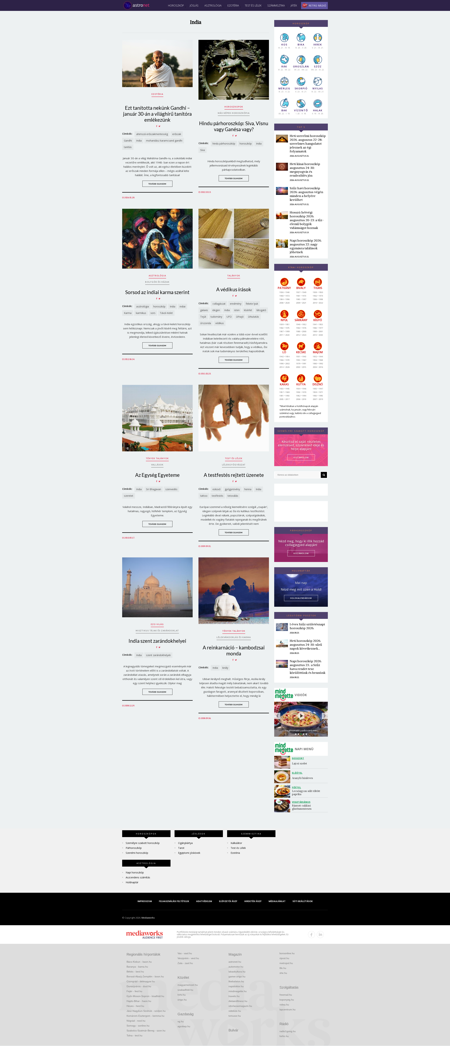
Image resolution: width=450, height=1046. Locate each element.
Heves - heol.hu (135, 1006)
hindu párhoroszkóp (224, 143)
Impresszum (144, 901)
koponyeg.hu (286, 999)
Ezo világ (157, 624)
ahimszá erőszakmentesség (152, 134)
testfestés (217, 495)
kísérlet (248, 310)
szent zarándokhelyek (158, 655)
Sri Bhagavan (153, 489)
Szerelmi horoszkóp (137, 852)
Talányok (233, 275)
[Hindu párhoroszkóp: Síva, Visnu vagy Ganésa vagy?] (233, 70)
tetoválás (233, 495)
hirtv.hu (182, 994)
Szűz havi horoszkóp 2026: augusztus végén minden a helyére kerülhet (306, 194)
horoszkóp (246, 143)
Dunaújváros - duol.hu (139, 986)
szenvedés (171, 489)
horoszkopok (233, 107)
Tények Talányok (157, 458)
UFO (229, 316)
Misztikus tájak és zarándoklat (157, 630)
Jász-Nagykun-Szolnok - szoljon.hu (146, 1010)
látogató (261, 310)
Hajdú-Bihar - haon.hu (139, 1001)
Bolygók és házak (157, 282)
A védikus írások (233, 289)
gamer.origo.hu (237, 976)
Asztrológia (212, 5)
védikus (219, 323)
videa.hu (284, 1004)
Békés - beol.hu (135, 971)
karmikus (141, 313)
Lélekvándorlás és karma (234, 637)
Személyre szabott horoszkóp (143, 843)
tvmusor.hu (235, 1015)
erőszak (176, 134)
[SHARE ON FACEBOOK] (156, 126)
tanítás (128, 147)
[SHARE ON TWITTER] (159, 126)
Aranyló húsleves (302, 778)
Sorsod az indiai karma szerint (157, 292)
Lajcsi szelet (299, 763)
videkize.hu (235, 1010)
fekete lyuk (252, 303)
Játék (294, 5)
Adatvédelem (204, 901)
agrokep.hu (184, 1026)
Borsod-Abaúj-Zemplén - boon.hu (145, 976)
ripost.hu (284, 958)
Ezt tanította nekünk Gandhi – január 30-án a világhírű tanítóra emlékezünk (157, 114)
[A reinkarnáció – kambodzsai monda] (233, 590)
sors (152, 313)
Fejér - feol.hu (134, 991)
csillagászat (219, 303)
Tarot (181, 848)
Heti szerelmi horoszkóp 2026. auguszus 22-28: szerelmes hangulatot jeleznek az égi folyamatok (308, 143)
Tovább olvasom (157, 184)
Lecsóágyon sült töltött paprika (306, 792)
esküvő (216, 489)
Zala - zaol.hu (185, 963)
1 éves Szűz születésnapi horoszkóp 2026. (307, 626)
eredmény (235, 303)
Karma (127, 313)
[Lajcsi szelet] (283, 762)
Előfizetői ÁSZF (228, 901)
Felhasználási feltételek (174, 901)
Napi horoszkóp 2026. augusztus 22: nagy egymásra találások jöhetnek (306, 246)
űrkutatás (253, 316)
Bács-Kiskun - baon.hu (139, 961)
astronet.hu (235, 961)
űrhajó (240, 316)
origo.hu (182, 999)
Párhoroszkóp (134, 848)
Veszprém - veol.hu (188, 958)
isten (237, 310)
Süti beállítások (302, 901)
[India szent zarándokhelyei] (157, 587)
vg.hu (181, 1021)
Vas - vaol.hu (185, 953)
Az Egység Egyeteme (157, 475)
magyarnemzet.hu (188, 984)
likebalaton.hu (236, 981)
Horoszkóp (176, 5)
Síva (202, 150)
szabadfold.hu (185, 989)
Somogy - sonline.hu (138, 1025)
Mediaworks (148, 917)
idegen (216, 310)
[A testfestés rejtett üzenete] (233, 418)
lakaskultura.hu (237, 971)
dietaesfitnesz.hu (238, 1001)
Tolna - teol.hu (134, 1035)
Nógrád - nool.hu (136, 1020)
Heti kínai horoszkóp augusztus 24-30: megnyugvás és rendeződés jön (305, 169)
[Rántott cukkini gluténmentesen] (283, 806)
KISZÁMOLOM (301, 457)
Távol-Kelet (166, 313)
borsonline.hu (287, 953)
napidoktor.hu (236, 986)
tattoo (203, 495)
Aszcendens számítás (138, 877)
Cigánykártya (185, 843)
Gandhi (128, 140)
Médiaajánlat (277, 901)
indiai (182, 306)
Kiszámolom (301, 553)
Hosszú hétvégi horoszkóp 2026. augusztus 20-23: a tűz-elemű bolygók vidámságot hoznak (307, 220)
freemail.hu (285, 994)
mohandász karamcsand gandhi (164, 140)
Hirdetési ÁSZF (253, 901)
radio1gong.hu (287, 1031)
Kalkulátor (236, 843)
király (225, 667)
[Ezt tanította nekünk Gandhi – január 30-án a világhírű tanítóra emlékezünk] (157, 63)
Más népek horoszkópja (234, 113)
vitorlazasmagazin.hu (240, 1006)
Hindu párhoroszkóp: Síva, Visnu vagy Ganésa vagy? (233, 126)
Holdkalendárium (301, 598)
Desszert (298, 758)
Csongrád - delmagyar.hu (141, 981)
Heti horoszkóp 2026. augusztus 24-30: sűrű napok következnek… (306, 644)
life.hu (282, 968)
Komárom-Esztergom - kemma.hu (145, 1015)
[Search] (324, 475)
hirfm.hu (284, 1036)
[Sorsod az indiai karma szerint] (157, 239)
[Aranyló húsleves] (283, 776)
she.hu (283, 973)
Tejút (203, 316)
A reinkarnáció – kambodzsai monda (234, 650)
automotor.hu (236, 966)
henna (247, 489)
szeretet (128, 495)
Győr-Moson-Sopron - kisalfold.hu (145, 996)
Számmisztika (276, 5)
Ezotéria (233, 5)
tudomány (216, 316)
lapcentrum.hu (287, 1009)
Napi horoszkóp (135, 872)
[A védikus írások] (233, 239)
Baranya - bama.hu (137, 966)
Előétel (297, 772)
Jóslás (194, 5)
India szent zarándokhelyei (157, 641)
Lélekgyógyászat (234, 464)
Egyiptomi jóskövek (189, 852)
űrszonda (205, 323)
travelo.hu (234, 996)
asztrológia (142, 306)
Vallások (157, 464)
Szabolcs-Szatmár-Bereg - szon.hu (146, 1030)
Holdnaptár (132, 882)
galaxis (204, 310)
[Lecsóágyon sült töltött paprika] (283, 791)
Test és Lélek (253, 5)
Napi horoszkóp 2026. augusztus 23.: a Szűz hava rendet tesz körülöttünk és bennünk (307, 667)
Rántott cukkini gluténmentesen (301, 807)
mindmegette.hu (238, 991)
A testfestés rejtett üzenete (234, 475)
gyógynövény (232, 489)
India (139, 140)
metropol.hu (286, 963)
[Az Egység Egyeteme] (157, 418)
